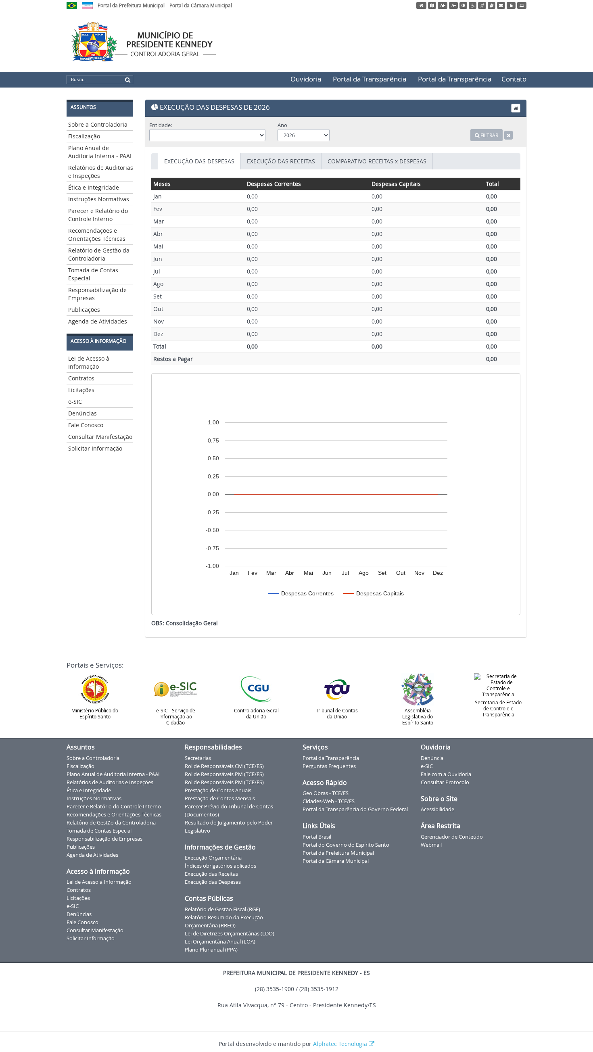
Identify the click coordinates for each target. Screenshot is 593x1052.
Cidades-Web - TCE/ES (329, 801)
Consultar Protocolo (445, 782)
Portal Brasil (317, 836)
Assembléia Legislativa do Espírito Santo (417, 716)
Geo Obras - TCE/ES (326, 793)
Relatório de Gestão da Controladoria (98, 254)
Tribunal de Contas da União (337, 713)
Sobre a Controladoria (97, 124)
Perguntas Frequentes (329, 766)
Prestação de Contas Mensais (220, 798)
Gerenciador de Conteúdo (452, 836)
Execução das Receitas (211, 873)
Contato (513, 78)
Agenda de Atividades (97, 321)
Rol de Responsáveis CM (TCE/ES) (224, 766)
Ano (282, 125)
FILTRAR (488, 135)
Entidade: (160, 125)
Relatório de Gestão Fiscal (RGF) (222, 909)
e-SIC (75, 401)
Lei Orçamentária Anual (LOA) (220, 941)
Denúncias (82, 413)
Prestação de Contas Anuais (218, 790)
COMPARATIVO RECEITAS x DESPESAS (377, 161)
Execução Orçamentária (213, 857)
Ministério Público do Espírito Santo (94, 713)
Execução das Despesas (213, 881)
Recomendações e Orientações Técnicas (96, 234)
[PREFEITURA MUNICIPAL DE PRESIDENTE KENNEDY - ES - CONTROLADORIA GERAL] (161, 40)
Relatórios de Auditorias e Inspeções (100, 172)
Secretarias (198, 758)
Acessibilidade (437, 809)
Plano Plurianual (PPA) (211, 949)
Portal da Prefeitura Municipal (131, 5)
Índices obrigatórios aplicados (220, 865)
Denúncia (432, 758)
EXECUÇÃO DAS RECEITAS (281, 161)
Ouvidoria (305, 78)
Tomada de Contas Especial (93, 274)
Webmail (431, 844)
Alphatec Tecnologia (341, 1044)
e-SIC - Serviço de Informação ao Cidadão (175, 716)
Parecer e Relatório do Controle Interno (98, 215)
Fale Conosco (85, 425)
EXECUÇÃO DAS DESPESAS (199, 161)
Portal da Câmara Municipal (200, 5)
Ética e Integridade (93, 187)
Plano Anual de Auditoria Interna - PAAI (100, 152)
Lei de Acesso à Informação (88, 362)
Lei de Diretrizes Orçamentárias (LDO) (229, 933)
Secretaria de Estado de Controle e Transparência (498, 708)
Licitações (81, 390)
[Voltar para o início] (515, 108)
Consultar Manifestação (100, 436)
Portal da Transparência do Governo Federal (355, 809)
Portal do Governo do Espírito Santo (346, 844)
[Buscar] (128, 80)
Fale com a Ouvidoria (446, 774)
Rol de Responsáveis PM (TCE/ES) (224, 774)
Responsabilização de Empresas (97, 294)
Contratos (81, 378)
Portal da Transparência (369, 78)
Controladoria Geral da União (256, 713)
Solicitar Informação (95, 448)
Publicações (84, 309)
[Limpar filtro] (508, 135)
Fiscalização (84, 136)
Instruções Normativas (98, 199)
